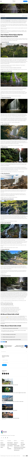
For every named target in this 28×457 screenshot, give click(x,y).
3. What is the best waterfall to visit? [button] (8, 336)
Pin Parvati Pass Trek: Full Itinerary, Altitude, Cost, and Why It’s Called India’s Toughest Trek (12, 402)
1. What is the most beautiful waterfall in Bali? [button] (10, 328)
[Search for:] (14, 351)
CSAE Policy (18, 455)
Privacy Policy (8, 455)
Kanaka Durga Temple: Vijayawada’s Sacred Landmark (9, 410)
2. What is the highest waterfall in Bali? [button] (9, 334)
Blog (13, 7)
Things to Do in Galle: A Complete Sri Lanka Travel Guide (10, 384)
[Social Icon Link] (2, 373)
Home (10, 7)
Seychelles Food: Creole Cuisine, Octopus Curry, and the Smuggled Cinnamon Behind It (14, 393)
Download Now (25, 1)
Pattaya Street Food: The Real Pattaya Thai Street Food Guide (10, 418)
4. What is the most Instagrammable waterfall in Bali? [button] (11, 339)
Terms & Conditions (13, 455)
